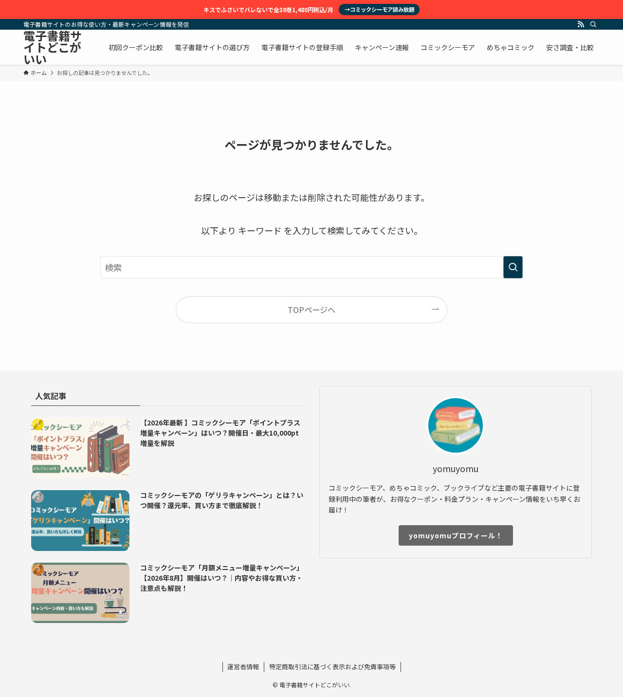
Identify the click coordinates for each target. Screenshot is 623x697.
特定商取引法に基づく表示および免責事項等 (332, 666)
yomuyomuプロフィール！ (456, 535)
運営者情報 (243, 666)
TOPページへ (311, 309)
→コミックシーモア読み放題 (379, 9)
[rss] (580, 24)
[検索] (593, 24)
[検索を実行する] (513, 267)
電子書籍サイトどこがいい (52, 47)
